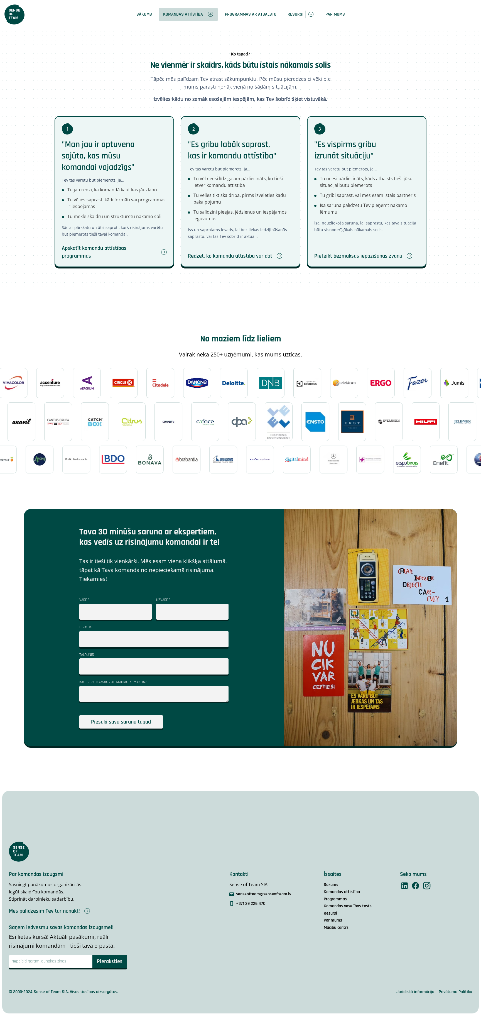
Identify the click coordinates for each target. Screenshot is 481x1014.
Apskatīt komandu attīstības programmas (94, 252)
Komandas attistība (342, 892)
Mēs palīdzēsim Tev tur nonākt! (44, 911)
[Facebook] (415, 885)
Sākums (144, 14)
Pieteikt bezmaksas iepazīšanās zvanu (358, 256)
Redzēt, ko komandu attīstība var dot (230, 256)
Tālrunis (86, 654)
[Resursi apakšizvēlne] (312, 14)
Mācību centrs (336, 927)
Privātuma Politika (455, 992)
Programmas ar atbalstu (250, 14)
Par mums (335, 14)
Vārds (84, 599)
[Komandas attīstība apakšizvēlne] (211, 14)
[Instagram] (426, 885)
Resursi (295, 14)
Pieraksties (109, 961)
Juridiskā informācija (415, 992)
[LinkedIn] (404, 885)
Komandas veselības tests (348, 906)
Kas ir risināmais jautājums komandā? (113, 682)
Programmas (335, 899)
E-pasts (85, 627)
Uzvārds (163, 599)
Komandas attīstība (183, 14)
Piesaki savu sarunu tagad (121, 721)
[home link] (14, 14)
